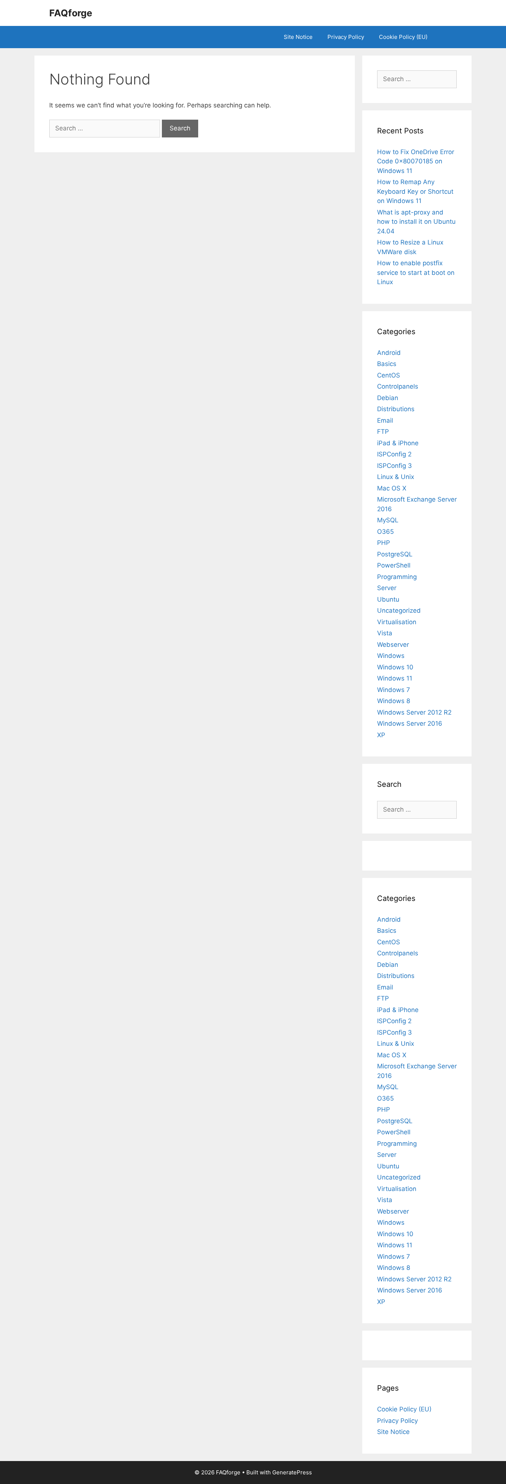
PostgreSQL (395, 554)
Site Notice (298, 36)
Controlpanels (397, 386)
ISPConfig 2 (394, 454)
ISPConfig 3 (394, 465)
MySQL (388, 520)
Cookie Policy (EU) (403, 36)
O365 (385, 531)
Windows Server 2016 (409, 723)
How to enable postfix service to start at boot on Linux (416, 272)
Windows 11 (394, 678)
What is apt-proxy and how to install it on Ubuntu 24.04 (416, 222)
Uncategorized (399, 610)
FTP (383, 431)
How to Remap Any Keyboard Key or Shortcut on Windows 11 (415, 191)
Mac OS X (391, 488)
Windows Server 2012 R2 (414, 712)
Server (386, 588)
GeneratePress (292, 1472)
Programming (397, 576)
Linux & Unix (395, 476)
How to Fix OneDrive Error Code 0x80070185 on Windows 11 (415, 161)
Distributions (396, 409)
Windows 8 (393, 701)
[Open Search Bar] (446, 37)
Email (385, 420)
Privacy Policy (345, 36)
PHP (383, 542)
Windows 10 (395, 667)
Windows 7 (393, 689)
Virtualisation (396, 622)
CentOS (388, 375)
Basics (386, 363)
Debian (387, 398)
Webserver (393, 644)
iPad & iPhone (398, 443)
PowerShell (393, 565)
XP (381, 735)
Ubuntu (388, 599)
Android (389, 352)
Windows (391, 655)
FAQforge (70, 13)
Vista (384, 633)
